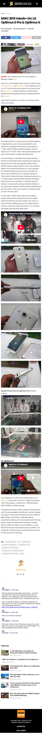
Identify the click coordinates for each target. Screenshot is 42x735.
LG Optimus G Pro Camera (10, 547)
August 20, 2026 (16, 698)
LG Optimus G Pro (7, 86)
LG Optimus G (26, 542)
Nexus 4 (6, 96)
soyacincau (21, 569)
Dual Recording (10, 542)
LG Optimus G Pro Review (10, 553)
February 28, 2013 (9, 662)
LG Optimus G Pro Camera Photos (12, 550)
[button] (4, 3)
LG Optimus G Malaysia (9, 544)
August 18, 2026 (16, 655)
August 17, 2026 (16, 670)
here (14, 79)
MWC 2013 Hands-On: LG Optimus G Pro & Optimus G (20, 659)
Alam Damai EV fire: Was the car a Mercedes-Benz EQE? (25, 667)
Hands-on (8, 13)
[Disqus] (21, 611)
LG (18, 542)
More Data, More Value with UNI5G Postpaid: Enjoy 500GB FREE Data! (25, 694)
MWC (22, 553)
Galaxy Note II (8, 91)
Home (2, 13)
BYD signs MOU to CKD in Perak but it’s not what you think (24, 675)
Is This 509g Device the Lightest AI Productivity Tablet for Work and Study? (23, 652)
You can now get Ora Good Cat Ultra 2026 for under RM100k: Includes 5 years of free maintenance (25, 685)
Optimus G (20, 86)
